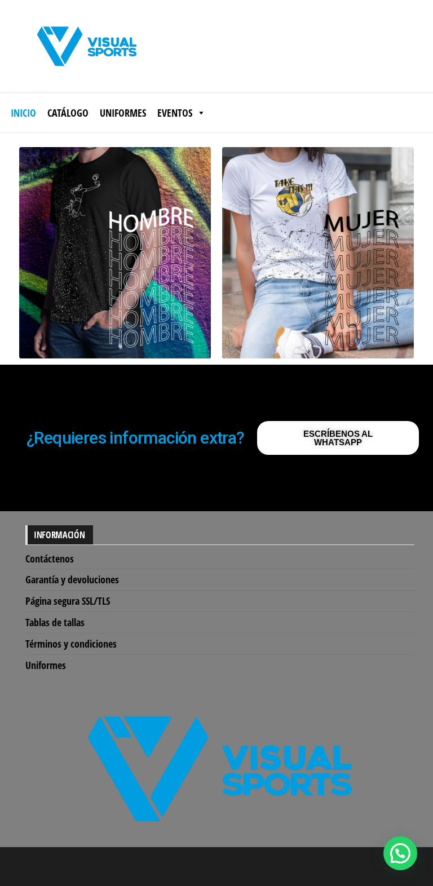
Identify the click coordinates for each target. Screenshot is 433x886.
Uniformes (123, 112)
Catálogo (68, 112)
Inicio (23, 112)
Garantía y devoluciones (72, 579)
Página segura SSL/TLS (67, 601)
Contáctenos (49, 558)
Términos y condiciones (71, 643)
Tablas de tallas (55, 622)
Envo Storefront (295, 866)
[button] (400, 853)
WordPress (208, 866)
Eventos (174, 112)
